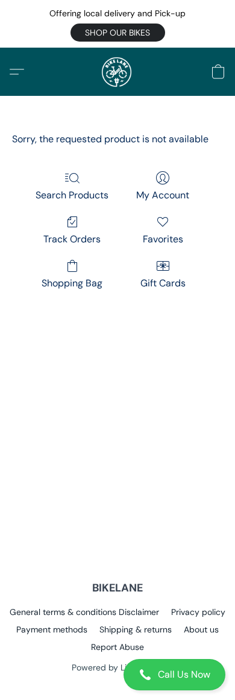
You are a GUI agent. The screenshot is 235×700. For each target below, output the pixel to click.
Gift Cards (163, 283)
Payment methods (51, 629)
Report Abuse (117, 647)
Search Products (72, 195)
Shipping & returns (135, 629)
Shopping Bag (72, 283)
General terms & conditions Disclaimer (84, 612)
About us (201, 629)
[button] (117, 33)
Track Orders (72, 239)
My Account (162, 195)
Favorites (163, 239)
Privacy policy (198, 612)
